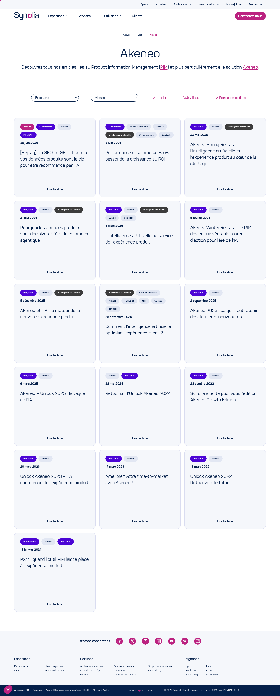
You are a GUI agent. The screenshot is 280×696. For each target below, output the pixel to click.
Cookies (87, 690)
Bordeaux (191, 670)
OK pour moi (64, 676)
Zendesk (166, 134)
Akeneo (153, 34)
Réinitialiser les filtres (232, 98)
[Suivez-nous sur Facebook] (158, 641)
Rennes (210, 670)
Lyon (188, 666)
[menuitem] (58, 16)
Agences (192, 659)
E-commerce (45, 126)
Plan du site (38, 690)
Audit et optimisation (91, 666)
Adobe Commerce (139, 126)
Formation (85, 674)
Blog (140, 34)
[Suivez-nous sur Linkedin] (119, 641)
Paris (208, 666)
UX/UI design (155, 670)
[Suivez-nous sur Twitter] (132, 641)
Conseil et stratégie (90, 670)
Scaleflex (128, 217)
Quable (112, 217)
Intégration (120, 670)
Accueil (126, 34)
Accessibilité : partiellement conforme (64, 690)
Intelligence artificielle (120, 134)
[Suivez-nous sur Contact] (198, 641)
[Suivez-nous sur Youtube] (172, 641)
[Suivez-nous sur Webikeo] (185, 641)
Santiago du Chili (212, 676)
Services (86, 659)
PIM (164, 67)
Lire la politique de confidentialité (25, 664)
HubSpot (129, 300)
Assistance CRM (22, 690)
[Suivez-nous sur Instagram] (145, 641)
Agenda (159, 97)
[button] (8, 689)
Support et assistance (160, 666)
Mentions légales (101, 690)
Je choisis (24, 676)
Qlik (144, 300)
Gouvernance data (124, 666)
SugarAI (158, 300)
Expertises (42, 98)
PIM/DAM (28, 134)
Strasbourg (192, 674)
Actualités (190, 97)
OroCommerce (146, 134)
